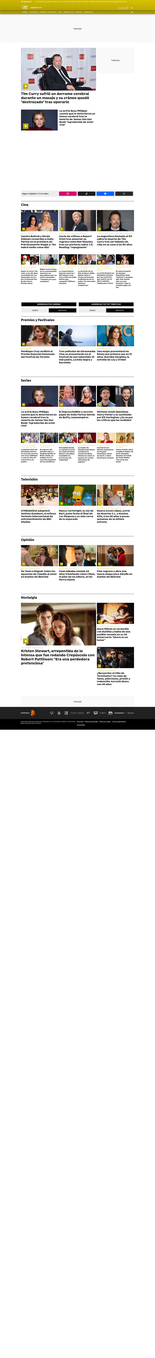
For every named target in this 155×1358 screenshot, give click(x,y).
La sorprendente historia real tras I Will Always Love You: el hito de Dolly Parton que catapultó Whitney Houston (67, 277)
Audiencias (88, 12)
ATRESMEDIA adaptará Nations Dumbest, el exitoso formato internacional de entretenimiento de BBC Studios (38, 516)
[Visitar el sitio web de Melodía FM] (110, 713)
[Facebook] (105, 194)
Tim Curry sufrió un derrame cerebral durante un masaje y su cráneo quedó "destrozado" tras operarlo (55, 98)
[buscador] (132, 8)
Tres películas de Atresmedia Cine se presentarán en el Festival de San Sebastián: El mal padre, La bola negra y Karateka (77, 357)
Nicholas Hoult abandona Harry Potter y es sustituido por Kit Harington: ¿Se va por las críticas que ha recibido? (115, 416)
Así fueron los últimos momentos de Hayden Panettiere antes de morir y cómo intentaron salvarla (105, 453)
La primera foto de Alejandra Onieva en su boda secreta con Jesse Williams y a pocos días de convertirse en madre (29, 456)
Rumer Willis (105, 1)
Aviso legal (80, 721)
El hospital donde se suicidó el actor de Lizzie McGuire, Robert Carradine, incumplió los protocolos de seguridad (67, 454)
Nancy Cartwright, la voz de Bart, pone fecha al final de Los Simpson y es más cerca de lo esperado (76, 515)
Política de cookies (105, 721)
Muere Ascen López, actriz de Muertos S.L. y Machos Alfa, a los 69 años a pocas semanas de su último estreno (113, 516)
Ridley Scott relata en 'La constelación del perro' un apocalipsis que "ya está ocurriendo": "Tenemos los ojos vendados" (48, 275)
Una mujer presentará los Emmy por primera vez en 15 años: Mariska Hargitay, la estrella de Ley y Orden (114, 355)
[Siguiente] (133, 1)
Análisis (79, 12)
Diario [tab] (35, 310)
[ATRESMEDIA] (28, 713)
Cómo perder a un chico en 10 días (46, 1)
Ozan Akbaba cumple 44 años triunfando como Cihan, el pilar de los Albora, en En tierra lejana (77, 575)
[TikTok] (86, 194)
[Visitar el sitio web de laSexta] (59, 713)
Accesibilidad (81, 725)
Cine (60, 12)
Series (24, 12)
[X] (124, 194)
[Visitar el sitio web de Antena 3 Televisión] (52, 713)
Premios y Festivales (48, 12)
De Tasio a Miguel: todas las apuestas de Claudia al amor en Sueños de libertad (39, 574)
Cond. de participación (119, 721)
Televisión (33, 12)
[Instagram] (68, 194)
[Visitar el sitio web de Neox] (66, 713)
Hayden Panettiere (95, 1)
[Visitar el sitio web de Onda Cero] (96, 713)
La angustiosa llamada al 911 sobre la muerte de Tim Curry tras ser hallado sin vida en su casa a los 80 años (114, 240)
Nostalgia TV (69, 12)
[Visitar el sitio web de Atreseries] (88, 713)
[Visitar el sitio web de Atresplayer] (121, 713)
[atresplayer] (123, 8)
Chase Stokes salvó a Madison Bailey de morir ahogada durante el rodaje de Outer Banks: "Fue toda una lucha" (124, 456)
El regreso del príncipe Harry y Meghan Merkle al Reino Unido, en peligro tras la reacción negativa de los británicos (48, 456)
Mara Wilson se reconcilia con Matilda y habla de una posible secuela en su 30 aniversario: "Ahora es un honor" (113, 635)
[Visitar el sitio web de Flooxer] (131, 713)
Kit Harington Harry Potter (118, 1)
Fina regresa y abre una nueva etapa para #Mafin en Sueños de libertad (114, 574)
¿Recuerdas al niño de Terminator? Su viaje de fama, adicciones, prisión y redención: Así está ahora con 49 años (113, 679)
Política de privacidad (91, 721)
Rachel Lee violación (82, 1)
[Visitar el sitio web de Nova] (74, 713)
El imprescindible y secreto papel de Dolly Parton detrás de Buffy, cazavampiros (77, 415)
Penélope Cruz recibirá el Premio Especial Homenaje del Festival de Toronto (38, 354)
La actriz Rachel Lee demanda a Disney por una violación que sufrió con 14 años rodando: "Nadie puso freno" (105, 278)
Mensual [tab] (62, 310)
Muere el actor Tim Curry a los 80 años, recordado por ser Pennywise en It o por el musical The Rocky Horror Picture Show (29, 277)
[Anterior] (34, 1)
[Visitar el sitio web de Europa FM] (103, 713)
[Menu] (132, 12)
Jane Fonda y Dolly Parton (66, 1)
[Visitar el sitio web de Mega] (81, 713)
